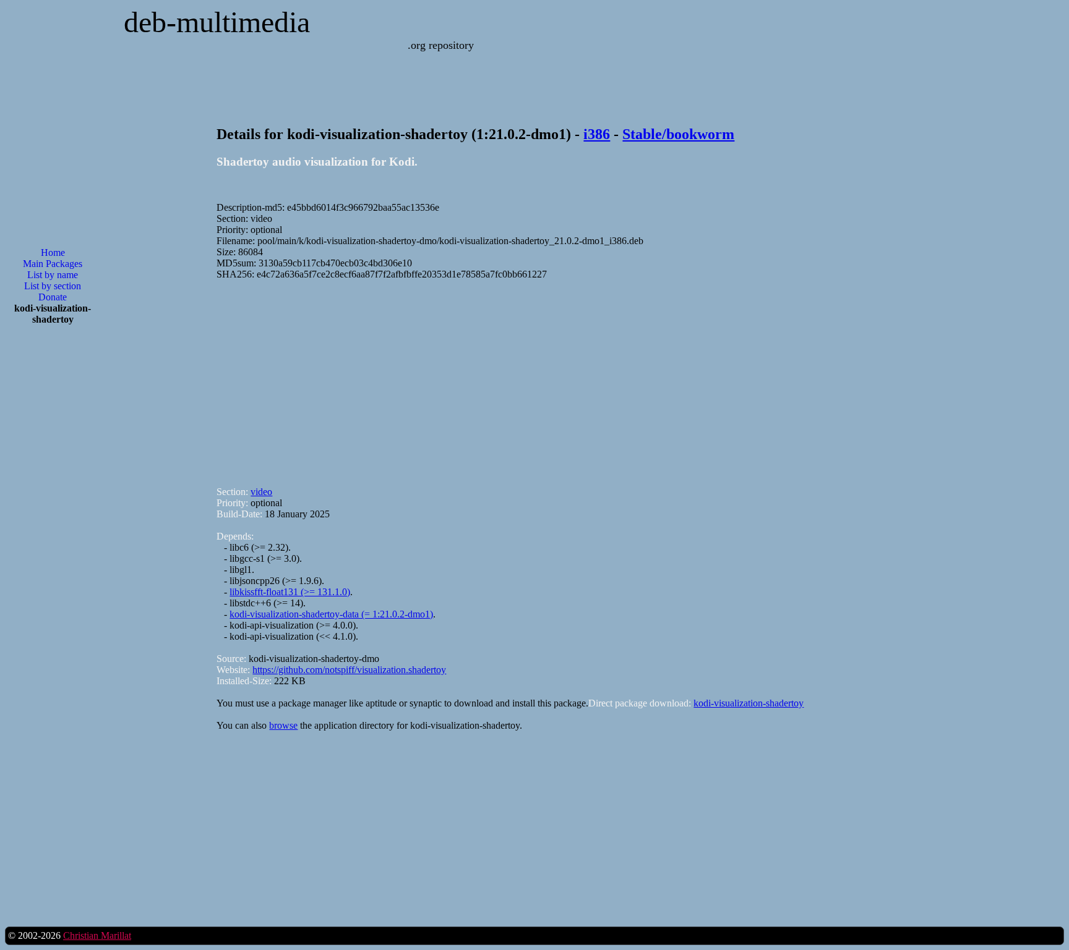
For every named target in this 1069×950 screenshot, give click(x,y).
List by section (52, 286)
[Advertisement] (52, 532)
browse (283, 725)
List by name (52, 274)
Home (53, 252)
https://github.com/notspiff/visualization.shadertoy (349, 669)
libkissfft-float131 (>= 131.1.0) (290, 592)
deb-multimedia (217, 22)
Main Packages (52, 263)
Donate (52, 297)
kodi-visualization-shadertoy (748, 703)
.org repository (441, 45)
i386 (596, 134)
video (261, 491)
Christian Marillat (97, 935)
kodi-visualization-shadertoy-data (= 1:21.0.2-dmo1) (331, 614)
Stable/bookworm (678, 134)
